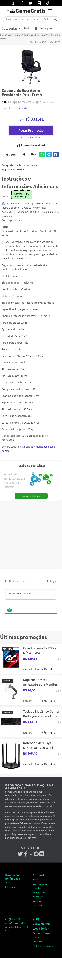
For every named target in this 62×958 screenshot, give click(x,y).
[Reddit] (36, 854)
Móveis (35, 165)
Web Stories (41, 928)
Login (53, 581)
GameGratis (30, 10)
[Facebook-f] (25, 854)
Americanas (26, 108)
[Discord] (41, 854)
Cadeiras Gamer (16, 169)
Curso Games (41, 924)
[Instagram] (31, 854)
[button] (50, 11)
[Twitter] (20, 854)
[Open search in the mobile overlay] (31, 19)
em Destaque (15, 34)
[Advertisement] (31, 533)
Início (3, 34)
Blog (36, 919)
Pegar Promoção (31, 130)
